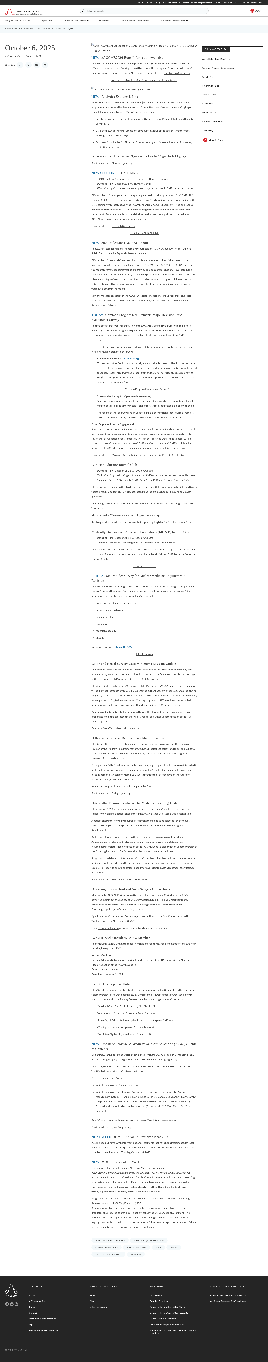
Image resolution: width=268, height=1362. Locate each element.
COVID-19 (207, 76)
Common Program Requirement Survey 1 (147, 389)
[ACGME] (24, 10)
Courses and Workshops (106, 1247)
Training (176, 156)
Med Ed (173, 1247)
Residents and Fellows (212, 121)
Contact (33, 1312)
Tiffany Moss (140, 879)
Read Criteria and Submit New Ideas (170, 1147)
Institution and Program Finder (197, 2)
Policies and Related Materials (43, 1330)
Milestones (107, 295)
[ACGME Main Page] (11, 1289)
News (149, 2)
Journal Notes (209, 94)
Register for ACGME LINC (144, 232)
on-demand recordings (129, 515)
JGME (218, 2)
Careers (33, 1307)
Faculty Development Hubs (135, 999)
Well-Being (207, 130)
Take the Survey (144, 653)
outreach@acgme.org (123, 225)
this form (147, 786)
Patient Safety (209, 112)
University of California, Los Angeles (116, 1020)
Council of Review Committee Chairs (167, 1307)
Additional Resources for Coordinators (228, 1301)
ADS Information (37, 1301)
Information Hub (121, 156)
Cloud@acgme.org (122, 163)
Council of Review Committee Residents (169, 1312)
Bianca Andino (110, 969)
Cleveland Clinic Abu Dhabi (111, 1006)
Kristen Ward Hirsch (112, 728)
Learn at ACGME (232, 2)
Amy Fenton (178, 455)
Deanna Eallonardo (108, 927)
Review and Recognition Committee (167, 1324)
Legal (31, 1324)
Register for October (144, 565)
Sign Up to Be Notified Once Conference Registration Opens (144, 79)
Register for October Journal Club (172, 522)
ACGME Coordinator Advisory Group (228, 1295)
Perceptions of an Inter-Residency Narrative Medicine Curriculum (128, 1167)
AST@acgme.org (121, 793)
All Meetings (156, 1295)
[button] (83, 11)
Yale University (105, 1034)
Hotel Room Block (106, 63)
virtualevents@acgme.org (139, 522)
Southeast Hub (105, 1013)
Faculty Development (136, 1247)
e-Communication (171, 2)
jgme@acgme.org (115, 1059)
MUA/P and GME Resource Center (173, 554)
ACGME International (253, 2)
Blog (157, 2)
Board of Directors (159, 1301)
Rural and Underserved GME (108, 1254)
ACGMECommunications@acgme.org (156, 1059)
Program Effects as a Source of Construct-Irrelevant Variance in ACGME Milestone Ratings (141, 1198)
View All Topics (216, 140)
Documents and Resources (174, 674)
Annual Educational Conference (110, 1240)
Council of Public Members (163, 1318)
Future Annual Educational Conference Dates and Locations (173, 1331)
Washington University (109, 1027)
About (141, 2)
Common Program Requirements (149, 1240)
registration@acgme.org (177, 72)
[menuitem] (18, 21)
